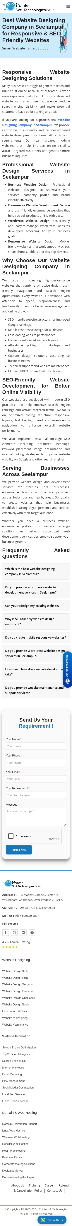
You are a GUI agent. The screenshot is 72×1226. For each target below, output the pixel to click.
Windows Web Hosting (16, 1137)
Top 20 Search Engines (16, 1054)
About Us (17, 1185)
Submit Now (18, 849)
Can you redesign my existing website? (32, 606)
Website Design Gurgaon (17, 984)
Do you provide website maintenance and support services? (34, 690)
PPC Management (13, 1080)
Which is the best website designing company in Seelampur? (30, 571)
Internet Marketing (13, 1067)
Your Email (13, 771)
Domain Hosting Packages (18, 1177)
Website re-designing (15, 1017)
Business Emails (12, 1157)
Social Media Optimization (18, 1087)
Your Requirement (18, 788)
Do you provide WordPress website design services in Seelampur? (35, 653)
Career (49, 1185)
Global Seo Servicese (15, 1101)
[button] (68, 6)
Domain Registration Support (19, 1123)
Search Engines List (14, 1060)
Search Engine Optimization (19, 1047)
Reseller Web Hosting (15, 1143)
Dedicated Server (12, 1170)
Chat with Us (55, 1220)
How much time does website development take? (35, 671)
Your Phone (14, 755)
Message (12, 804)
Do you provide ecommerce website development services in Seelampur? (30, 589)
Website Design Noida (15, 1004)
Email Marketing (12, 1074)
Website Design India (15, 977)
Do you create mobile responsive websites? (35, 637)
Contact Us (54, 1191)
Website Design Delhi (15, 971)
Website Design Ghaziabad (18, 997)
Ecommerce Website (15, 1011)
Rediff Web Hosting (13, 1150)
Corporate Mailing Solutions (18, 1163)
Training (34, 1185)
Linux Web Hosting (13, 1130)
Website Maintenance (15, 1024)
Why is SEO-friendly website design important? (29, 621)
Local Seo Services (14, 1094)
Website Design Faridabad (18, 991)
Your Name (13, 739)
